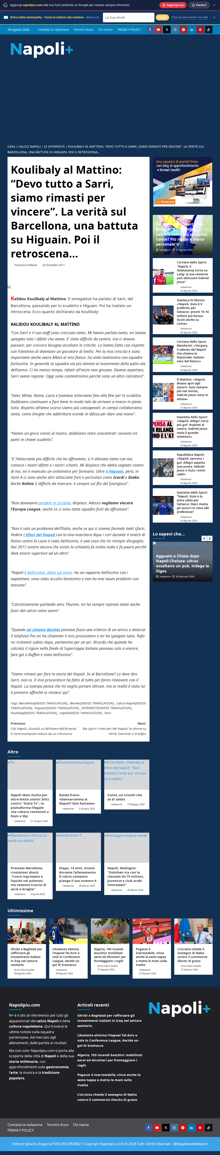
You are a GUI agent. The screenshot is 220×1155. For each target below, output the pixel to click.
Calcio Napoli (125, 703)
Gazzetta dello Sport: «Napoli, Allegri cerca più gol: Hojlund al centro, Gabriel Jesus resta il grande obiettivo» (192, 427)
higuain (40, 708)
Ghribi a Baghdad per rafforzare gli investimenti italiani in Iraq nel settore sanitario (26, 957)
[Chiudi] (214, 5)
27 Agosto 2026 (184, 249)
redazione (19, 821)
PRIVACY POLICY (129, 30)
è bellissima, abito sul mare (48, 572)
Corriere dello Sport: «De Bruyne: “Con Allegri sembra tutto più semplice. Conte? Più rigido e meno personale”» (182, 234)
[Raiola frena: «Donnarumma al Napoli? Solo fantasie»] (78, 775)
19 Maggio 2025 (136, 804)
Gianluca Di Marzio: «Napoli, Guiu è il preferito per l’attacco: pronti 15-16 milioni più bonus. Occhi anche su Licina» (193, 312)
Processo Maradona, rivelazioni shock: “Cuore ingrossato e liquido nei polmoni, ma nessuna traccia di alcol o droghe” (28, 878)
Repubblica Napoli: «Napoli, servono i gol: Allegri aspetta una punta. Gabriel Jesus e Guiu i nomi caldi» (191, 464)
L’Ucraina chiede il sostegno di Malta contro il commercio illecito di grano (192, 955)
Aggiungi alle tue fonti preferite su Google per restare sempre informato (70, 5)
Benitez (75, 703)
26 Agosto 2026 (188, 290)
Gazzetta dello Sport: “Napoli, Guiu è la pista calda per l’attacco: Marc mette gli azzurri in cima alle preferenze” (193, 502)
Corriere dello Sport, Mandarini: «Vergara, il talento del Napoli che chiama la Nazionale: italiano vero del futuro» (192, 351)
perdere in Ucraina (54, 502)
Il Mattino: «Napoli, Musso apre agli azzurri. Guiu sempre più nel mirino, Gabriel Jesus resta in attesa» (192, 389)
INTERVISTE (90, 708)
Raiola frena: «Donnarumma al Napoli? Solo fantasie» (77, 799)
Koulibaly (17, 713)
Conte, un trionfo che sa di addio (124, 797)
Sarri (107, 713)
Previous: (44, 728)
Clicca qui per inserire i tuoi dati (189, 17)
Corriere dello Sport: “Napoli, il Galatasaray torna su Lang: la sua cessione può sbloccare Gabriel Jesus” (193, 272)
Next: (114, 728)
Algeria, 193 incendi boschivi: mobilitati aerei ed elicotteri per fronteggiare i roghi (110, 955)
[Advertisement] (110, 109)
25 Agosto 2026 (188, 332)
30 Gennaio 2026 (185, 576)
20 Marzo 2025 (135, 890)
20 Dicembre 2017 (54, 265)
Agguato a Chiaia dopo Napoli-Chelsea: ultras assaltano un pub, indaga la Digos (182, 563)
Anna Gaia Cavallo (24, 969)
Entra (162, 17)
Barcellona (26, 703)
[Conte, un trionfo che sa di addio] (126, 775)
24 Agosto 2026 (188, 370)
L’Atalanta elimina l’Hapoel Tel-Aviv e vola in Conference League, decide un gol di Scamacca (66, 957)
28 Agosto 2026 (22, 973)
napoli (64, 713)
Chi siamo (105, 30)
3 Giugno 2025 (87, 808)
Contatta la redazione (53, 30)
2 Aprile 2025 (38, 894)
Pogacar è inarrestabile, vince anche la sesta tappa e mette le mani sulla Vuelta (151, 957)
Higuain (115, 471)
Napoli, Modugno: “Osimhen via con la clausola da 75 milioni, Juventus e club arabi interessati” (125, 876)
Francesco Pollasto (26, 265)
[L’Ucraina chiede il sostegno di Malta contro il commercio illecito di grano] (193, 931)
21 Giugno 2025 (39, 821)
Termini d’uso (83, 30)
